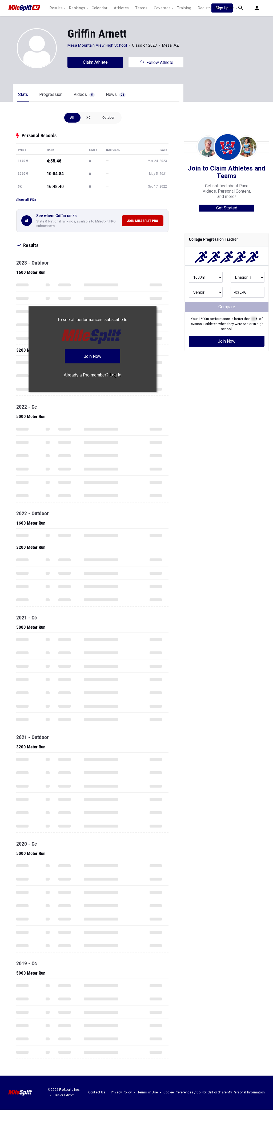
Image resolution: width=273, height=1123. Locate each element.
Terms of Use (148, 1092)
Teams (141, 8)
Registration (208, 8)
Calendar (99, 8)
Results (56, 8)
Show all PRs (26, 200)
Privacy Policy (121, 1092)
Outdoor (108, 117)
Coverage (162, 8)
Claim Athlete (95, 62)
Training (184, 8)
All (72, 117)
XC (88, 117)
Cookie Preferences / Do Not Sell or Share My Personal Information (214, 1092)
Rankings (77, 8)
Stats (23, 94)
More (230, 8)
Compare (226, 306)
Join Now (226, 341)
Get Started (226, 207)
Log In (115, 375)
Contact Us (96, 1092)
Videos (83, 94)
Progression (50, 94)
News (115, 94)
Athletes (121, 8)
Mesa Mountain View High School (97, 45)
